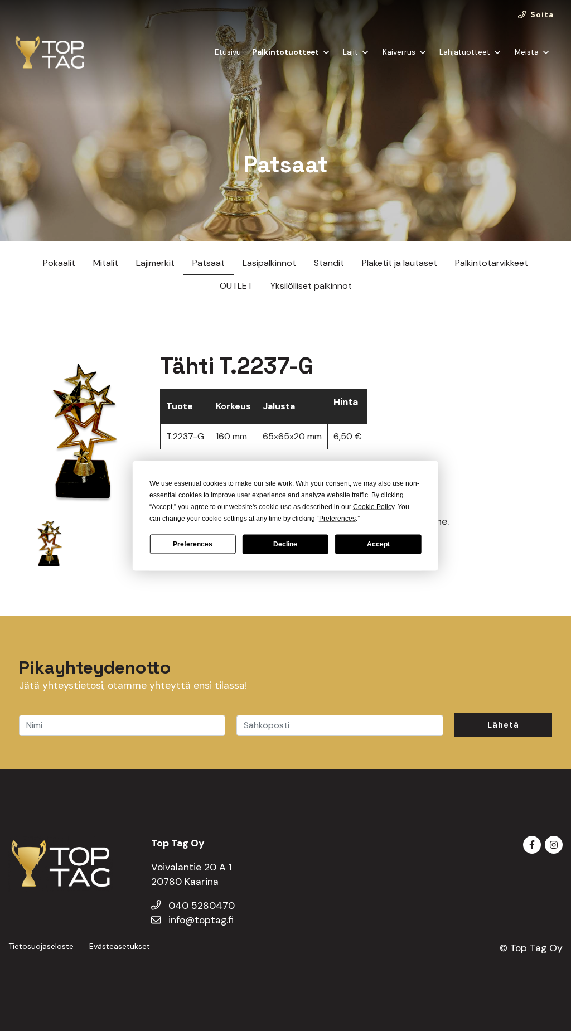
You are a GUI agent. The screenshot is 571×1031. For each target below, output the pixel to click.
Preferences (192, 544)
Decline (285, 544)
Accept (378, 544)
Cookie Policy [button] (373, 506)
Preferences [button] (337, 518)
